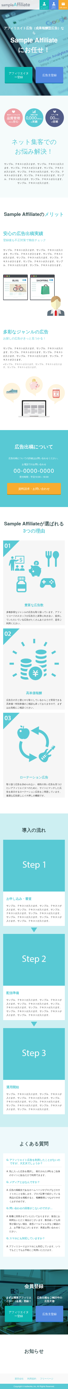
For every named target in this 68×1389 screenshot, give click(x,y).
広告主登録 (49, 75)
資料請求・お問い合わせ (34, 488)
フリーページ (46, 1378)
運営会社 (19, 1378)
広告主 (54, 5)
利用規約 (31, 1378)
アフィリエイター (44, 5)
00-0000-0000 (34, 470)
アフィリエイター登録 (19, 75)
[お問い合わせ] (63, 5)
